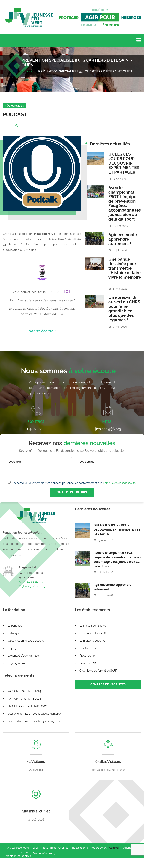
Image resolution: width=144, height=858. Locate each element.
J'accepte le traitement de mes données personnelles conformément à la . (74, 483)
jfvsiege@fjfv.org (108, 429)
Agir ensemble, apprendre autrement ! (123, 239)
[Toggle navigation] (138, 40)
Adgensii (114, 847)
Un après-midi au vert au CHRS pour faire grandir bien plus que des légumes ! (124, 308)
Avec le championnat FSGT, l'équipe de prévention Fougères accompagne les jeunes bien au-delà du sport (124, 203)
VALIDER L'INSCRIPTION (72, 492)
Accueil (27, 71)
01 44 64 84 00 (36, 429)
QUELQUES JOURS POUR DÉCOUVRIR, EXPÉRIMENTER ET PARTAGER (124, 163)
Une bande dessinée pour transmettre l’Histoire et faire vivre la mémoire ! (124, 270)
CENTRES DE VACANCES (108, 684)
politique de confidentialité (119, 483)
